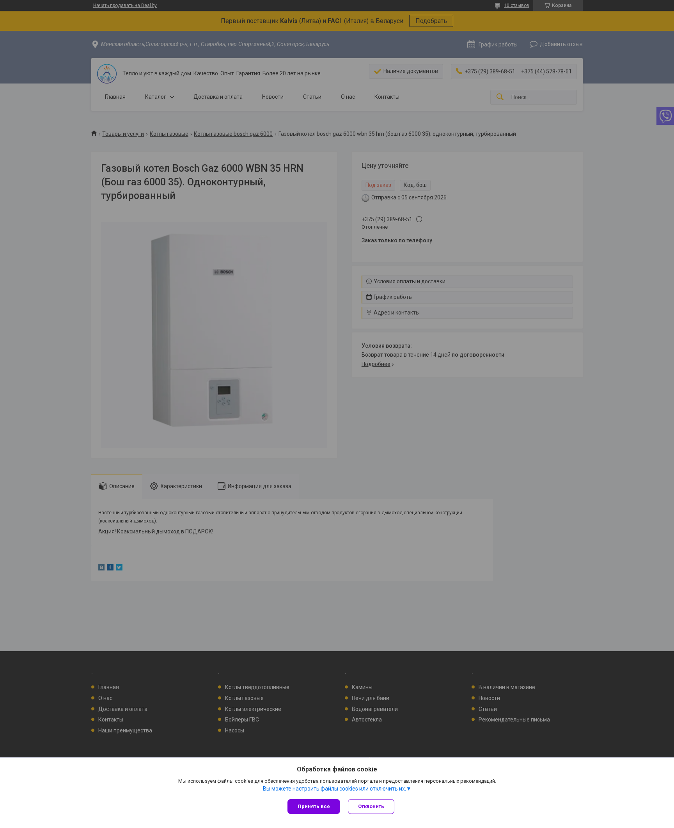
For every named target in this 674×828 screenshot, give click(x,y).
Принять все (314, 806)
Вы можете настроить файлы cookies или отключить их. (334, 788)
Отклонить (371, 806)
